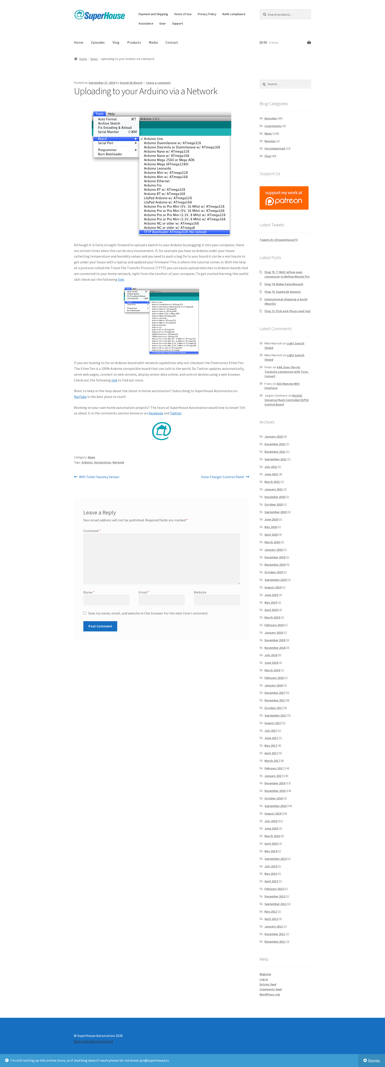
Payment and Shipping (153, 14)
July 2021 (270, 467)
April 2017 (271, 753)
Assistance (146, 23)
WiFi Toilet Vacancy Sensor (99, 477)
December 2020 (274, 497)
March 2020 (272, 542)
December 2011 (274, 934)
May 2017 (270, 745)
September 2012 (275, 904)
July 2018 (270, 655)
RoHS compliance (234, 14)
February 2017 (274, 768)
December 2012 (274, 896)
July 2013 (270, 866)
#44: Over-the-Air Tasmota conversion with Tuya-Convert (286, 371)
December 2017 (274, 693)
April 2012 (271, 919)
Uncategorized (274, 148)
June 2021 (271, 474)
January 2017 (273, 776)
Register (265, 974)
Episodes (98, 42)
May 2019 (270, 602)
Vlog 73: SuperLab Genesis (282, 292)
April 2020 (271, 534)
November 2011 (274, 942)
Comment (92, 530)
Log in (264, 979)
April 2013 (271, 881)
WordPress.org (270, 994)
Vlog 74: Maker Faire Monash (283, 284)
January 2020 (273, 550)
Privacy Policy (207, 14)
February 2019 (274, 625)
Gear (162, 23)
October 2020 (273, 504)
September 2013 (275, 859)
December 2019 (274, 557)
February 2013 (274, 889)
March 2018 (272, 670)
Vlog (116, 42)
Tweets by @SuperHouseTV (279, 240)
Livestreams (273, 126)
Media (153, 42)
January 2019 (273, 633)
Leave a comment (158, 83)
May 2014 (270, 851)
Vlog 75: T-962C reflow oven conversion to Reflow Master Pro (286, 274)
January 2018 (273, 685)
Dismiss (374, 1060)
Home (78, 42)
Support (177, 23)
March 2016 (272, 836)
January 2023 (273, 436)
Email (144, 592)
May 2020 (270, 527)
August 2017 (272, 723)
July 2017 (270, 731)
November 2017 (274, 700)
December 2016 (274, 783)
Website (200, 592)
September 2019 (275, 580)
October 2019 (273, 572)
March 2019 (272, 617)
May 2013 (270, 874)
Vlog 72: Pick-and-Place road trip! (287, 311)
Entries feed (268, 984)
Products (134, 42)
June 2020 (271, 519)
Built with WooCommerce (93, 1041)
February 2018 (274, 678)
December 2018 (274, 640)
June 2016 (271, 828)
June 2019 (271, 595)
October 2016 (273, 798)
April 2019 (271, 610)
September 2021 (275, 459)
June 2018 (271, 663)
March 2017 (272, 761)
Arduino (87, 462)
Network (118, 462)
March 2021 (272, 482)
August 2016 (272, 813)
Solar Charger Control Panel (222, 477)
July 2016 (270, 821)
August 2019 (272, 587)
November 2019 (274, 565)
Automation (102, 462)
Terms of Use (183, 14)
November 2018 (274, 648)
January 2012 (273, 926)
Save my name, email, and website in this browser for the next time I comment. (148, 613)
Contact (172, 42)
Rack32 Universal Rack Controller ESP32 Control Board (286, 399)
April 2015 (271, 844)
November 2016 (274, 791)
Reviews (270, 141)
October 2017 (273, 708)
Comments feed (271, 989)
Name (89, 592)
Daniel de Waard (131, 83)
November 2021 (274, 452)
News (94, 59)
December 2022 (274, 444)
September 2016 (275, 806)
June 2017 (271, 738)
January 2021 (273, 489)
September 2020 (275, 512)
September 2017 (275, 715)
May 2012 (270, 911)
